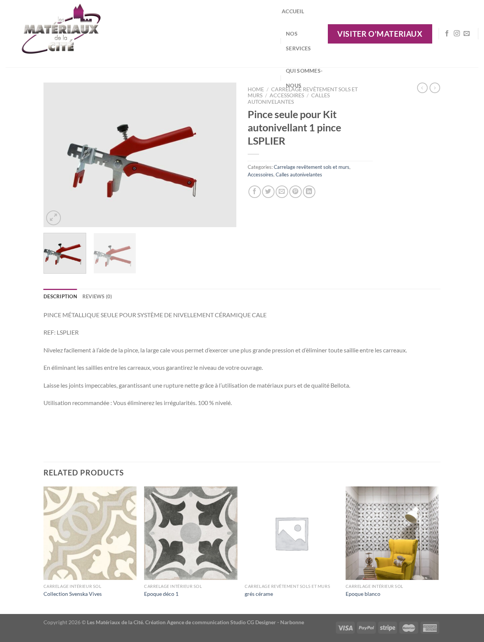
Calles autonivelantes (289, 98)
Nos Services (298, 40)
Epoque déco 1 (161, 594)
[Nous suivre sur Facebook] (447, 33)
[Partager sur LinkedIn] (309, 191)
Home (256, 89)
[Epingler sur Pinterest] (295, 191)
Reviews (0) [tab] (97, 296)
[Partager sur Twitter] (268, 191)
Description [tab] (60, 296)
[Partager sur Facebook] (254, 191)
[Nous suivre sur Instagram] (457, 33)
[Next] (223, 154)
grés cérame (259, 594)
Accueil (293, 11)
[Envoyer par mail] (282, 191)
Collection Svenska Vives (72, 594)
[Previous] (57, 154)
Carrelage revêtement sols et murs (311, 167)
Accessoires (260, 174)
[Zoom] (53, 217)
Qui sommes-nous (304, 78)
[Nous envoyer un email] (467, 33)
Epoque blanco (363, 594)
